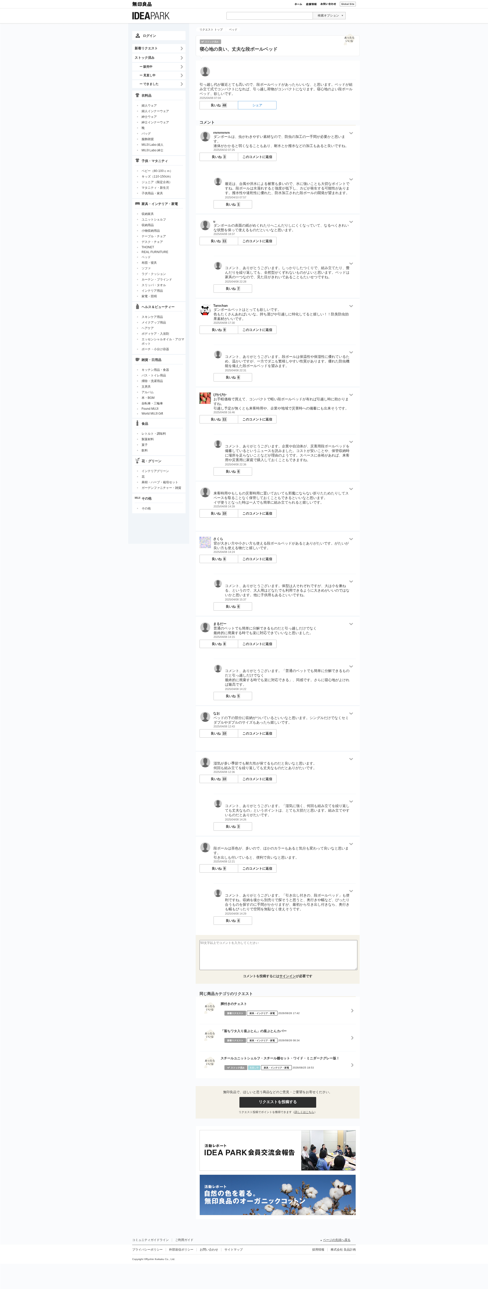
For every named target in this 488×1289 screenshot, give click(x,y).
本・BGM (148, 398)
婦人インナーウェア (155, 111)
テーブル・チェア (154, 236)
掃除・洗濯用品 (152, 381)
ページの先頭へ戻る (336, 1240)
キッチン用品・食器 (155, 370)
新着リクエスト (146, 48)
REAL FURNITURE (155, 252)
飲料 (145, 450)
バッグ (146, 133)
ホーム (298, 4)
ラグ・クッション (154, 274)
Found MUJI (150, 409)
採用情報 (318, 1249)
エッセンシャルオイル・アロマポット (163, 341)
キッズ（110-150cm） (157, 176)
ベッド (146, 257)
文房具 (146, 386)
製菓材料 (148, 439)
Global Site (348, 4)
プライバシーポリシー (147, 1249)
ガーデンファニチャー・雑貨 (161, 488)
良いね (218, 105)
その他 (146, 508)
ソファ (146, 268)
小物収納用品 (151, 230)
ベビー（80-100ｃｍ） (157, 171)
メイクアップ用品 (154, 322)
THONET (148, 247)
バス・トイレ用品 (154, 375)
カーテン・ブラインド (157, 279)
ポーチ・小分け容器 (155, 349)
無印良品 (142, 4)
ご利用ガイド (184, 1240)
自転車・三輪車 (152, 403)
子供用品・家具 (152, 193)
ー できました (149, 83)
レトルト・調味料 (154, 433)
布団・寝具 (149, 263)
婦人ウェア (149, 105)
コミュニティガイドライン (150, 1240)
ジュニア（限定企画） (157, 182)
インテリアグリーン (155, 471)
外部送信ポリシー (181, 1249)
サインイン (287, 976)
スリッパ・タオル (154, 285)
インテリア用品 (152, 290)
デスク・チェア (152, 242)
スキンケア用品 (152, 317)
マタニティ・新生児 (155, 187)
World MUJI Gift (152, 413)
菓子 (145, 445)
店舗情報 (311, 4)
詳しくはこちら (304, 1112)
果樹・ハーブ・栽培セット (160, 482)
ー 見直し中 (148, 75)
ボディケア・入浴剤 (155, 333)
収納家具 (148, 214)
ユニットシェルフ (154, 219)
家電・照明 (149, 296)
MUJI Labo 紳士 (152, 150)
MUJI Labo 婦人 (152, 145)
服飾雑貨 (148, 139)
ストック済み (145, 58)
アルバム (148, 392)
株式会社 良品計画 (343, 1249)
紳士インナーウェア (155, 122)
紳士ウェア (149, 117)
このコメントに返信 (257, 157)
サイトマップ (233, 1249)
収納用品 (148, 225)
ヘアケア (148, 328)
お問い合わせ (328, 4)
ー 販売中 (146, 66)
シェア (257, 105)
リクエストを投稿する (278, 1102)
